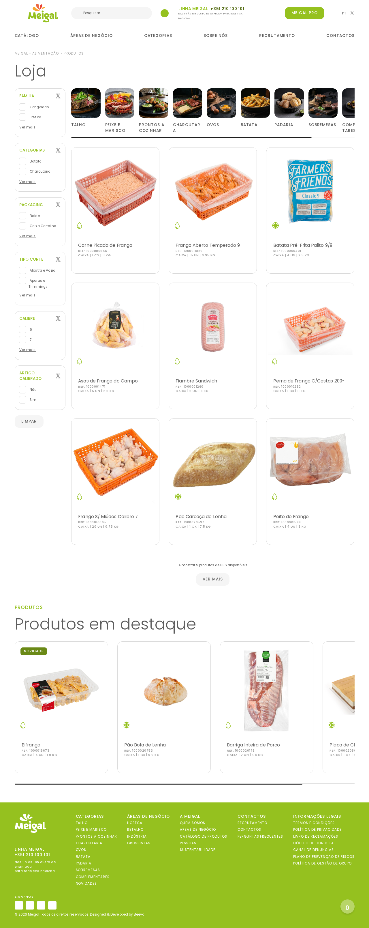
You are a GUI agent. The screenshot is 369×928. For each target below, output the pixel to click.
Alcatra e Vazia (42, 270)
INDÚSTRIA (137, 836)
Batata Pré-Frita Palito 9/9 (302, 245)
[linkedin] (41, 905)
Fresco (35, 117)
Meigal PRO (304, 13)
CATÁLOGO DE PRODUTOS (203, 836)
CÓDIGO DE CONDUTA (313, 843)
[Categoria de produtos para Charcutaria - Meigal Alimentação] (187, 103)
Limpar (29, 421)
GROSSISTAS (138, 843)
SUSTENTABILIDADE (197, 849)
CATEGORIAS (158, 35)
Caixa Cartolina (42, 226)
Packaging (31, 205)
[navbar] (18, 14)
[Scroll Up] (347, 906)
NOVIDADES (86, 883)
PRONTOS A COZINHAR (96, 836)
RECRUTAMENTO (277, 35)
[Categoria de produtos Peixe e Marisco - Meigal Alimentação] (120, 103)
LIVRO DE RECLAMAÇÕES (315, 836)
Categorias (32, 150)
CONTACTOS (340, 35)
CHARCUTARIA (89, 843)
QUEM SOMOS (192, 823)
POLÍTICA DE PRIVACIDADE (317, 830)
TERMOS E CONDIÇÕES (313, 823)
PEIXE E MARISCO (91, 830)
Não (32, 389)
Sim (32, 399)
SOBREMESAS (88, 870)
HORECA (134, 823)
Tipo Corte (31, 259)
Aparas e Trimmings (38, 283)
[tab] (40, 96)
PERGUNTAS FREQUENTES (260, 836)
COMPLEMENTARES (93, 877)
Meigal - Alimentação (37, 53)
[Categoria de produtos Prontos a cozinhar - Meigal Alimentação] (153, 103)
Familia (26, 96)
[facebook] (30, 905)
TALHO (82, 823)
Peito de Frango (291, 517)
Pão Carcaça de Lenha (201, 517)
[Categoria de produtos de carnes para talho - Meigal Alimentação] (86, 103)
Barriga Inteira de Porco (253, 745)
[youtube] (52, 905)
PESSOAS (188, 843)
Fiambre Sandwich (196, 381)
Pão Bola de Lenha (145, 745)
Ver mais (27, 127)
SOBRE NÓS (216, 35)
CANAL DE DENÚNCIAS (313, 849)
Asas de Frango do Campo (108, 381)
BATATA (83, 856)
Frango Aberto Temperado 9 (208, 245)
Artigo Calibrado (30, 375)
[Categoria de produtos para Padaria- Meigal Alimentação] (289, 103)
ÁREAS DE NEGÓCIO (91, 35)
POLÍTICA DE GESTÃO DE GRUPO (322, 863)
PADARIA (84, 863)
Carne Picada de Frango (105, 245)
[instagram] (19, 905)
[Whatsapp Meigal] (165, 13)
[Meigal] (43, 13)
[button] (348, 13)
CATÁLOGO (27, 35)
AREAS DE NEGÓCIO (198, 830)
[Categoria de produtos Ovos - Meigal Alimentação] (221, 103)
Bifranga (31, 745)
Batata (35, 161)
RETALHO (135, 830)
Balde (34, 216)
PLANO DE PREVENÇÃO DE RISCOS (323, 856)
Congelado (38, 106)
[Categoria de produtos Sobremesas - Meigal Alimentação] (323, 103)
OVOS (81, 849)
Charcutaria (39, 171)
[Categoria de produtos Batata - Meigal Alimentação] (255, 103)
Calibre (27, 318)
